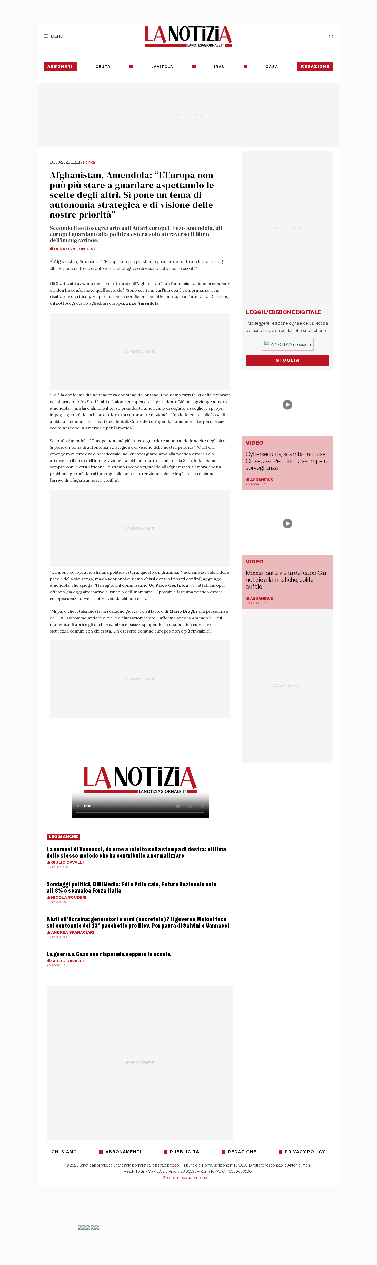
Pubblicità (184, 1152)
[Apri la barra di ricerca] (331, 36)
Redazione (315, 66)
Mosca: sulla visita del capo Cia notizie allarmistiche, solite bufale (286, 580)
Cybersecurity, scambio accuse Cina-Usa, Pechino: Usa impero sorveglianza (286, 461)
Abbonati (60, 66)
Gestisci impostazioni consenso (189, 1178)
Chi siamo (64, 1152)
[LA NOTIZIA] (188, 36)
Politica (89, 162)
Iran (219, 67)
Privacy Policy (305, 1152)
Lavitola (162, 67)
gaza (272, 67)
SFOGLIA (288, 360)
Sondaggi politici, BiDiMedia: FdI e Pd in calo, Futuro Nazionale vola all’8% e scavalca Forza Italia (131, 887)
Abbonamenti (123, 1152)
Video (254, 443)
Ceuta (103, 67)
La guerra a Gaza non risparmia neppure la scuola (109, 954)
